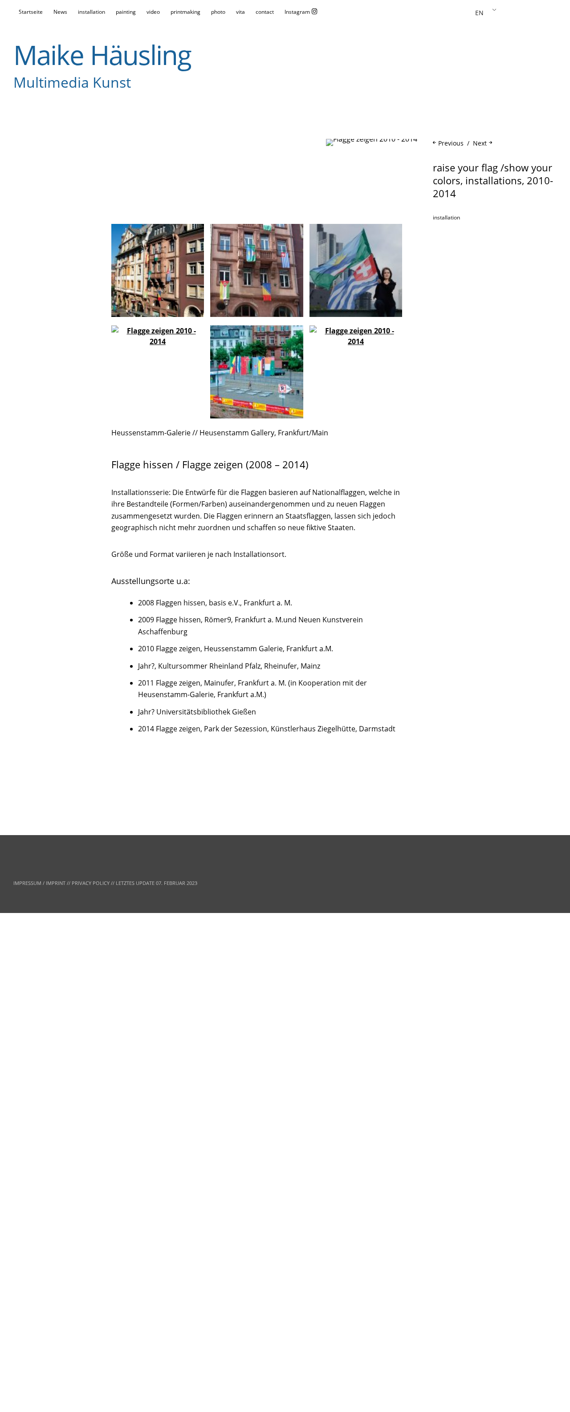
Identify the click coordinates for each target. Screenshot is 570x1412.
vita (240, 12)
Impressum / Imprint (39, 883)
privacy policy (91, 883)
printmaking (185, 12)
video (153, 12)
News (60, 12)
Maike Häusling (102, 55)
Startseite (31, 12)
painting (126, 12)
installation (91, 12)
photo (218, 12)
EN (479, 12)
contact (265, 12)
